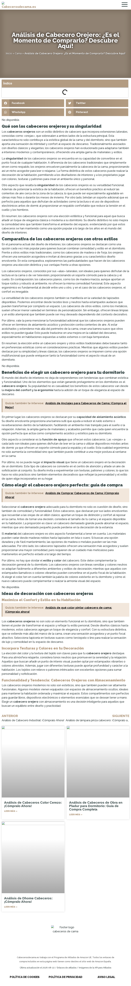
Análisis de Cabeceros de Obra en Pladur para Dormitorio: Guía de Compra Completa (95, 806)
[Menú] (125, 5)
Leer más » (10, 811)
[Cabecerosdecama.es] (19, 5)
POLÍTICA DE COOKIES (25, 977)
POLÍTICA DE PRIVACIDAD (65, 977)
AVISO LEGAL (106, 977)
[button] (33, 103)
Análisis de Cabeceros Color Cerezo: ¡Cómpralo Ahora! (33, 804)
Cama (18, 53)
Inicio (9, 53)
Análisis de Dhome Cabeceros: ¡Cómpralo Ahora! (28, 899)
